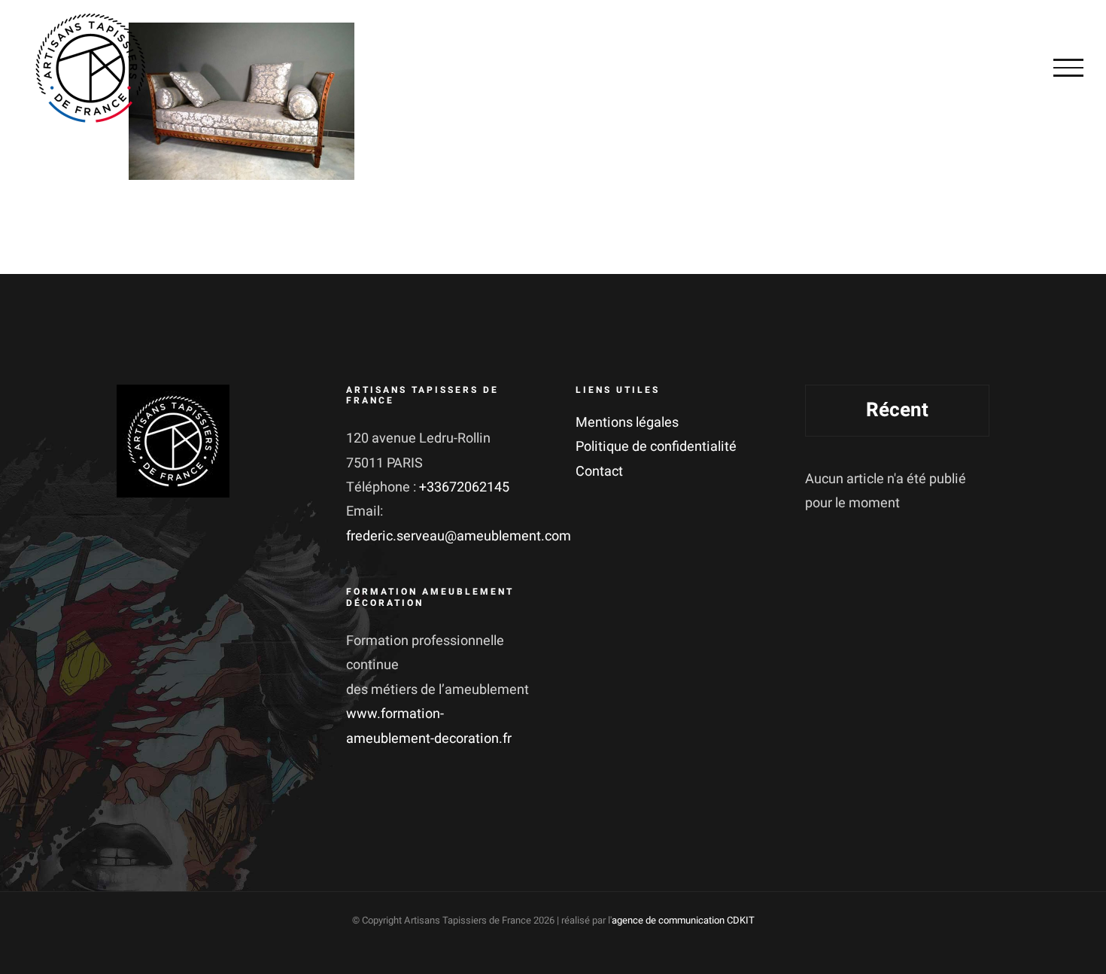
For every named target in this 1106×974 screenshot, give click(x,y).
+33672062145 (464, 487)
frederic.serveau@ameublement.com (458, 536)
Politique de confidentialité (656, 447)
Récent (897, 410)
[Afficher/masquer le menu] (1068, 68)
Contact (599, 471)
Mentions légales (627, 422)
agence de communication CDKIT (683, 920)
